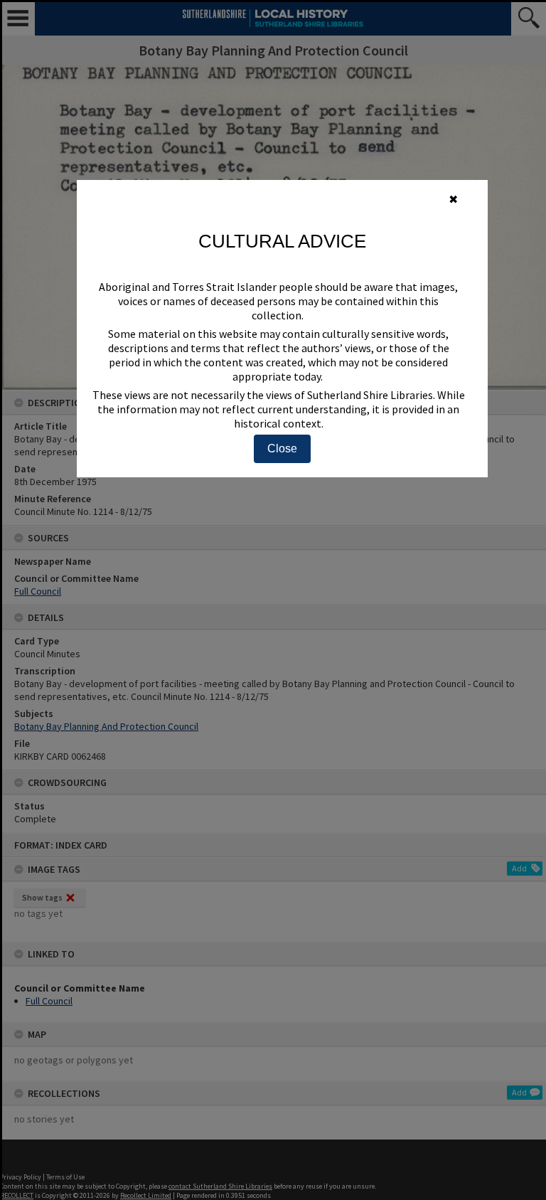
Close (282, 448)
